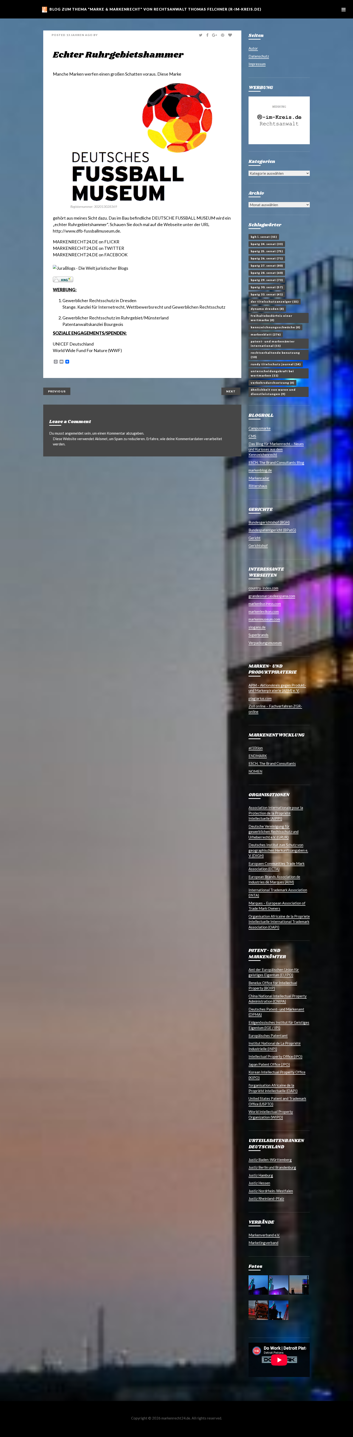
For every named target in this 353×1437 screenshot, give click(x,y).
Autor (253, 48)
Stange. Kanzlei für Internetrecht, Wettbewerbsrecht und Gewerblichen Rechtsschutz (143, 307)
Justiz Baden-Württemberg (270, 1159)
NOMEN (255, 771)
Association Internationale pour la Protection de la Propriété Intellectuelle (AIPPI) (276, 812)
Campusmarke (260, 428)
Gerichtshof (258, 545)
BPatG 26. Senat (267, 258)
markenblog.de (260, 470)
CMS (252, 436)
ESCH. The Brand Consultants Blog (276, 462)
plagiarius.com (260, 698)
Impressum (257, 64)
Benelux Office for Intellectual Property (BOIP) (273, 985)
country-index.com (263, 588)
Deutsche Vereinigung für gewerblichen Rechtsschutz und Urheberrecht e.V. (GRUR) (273, 831)
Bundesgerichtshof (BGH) (269, 522)
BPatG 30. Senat (267, 287)
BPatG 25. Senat (267, 251)
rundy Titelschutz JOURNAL (276, 364)
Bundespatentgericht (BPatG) (272, 530)
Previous (57, 391)
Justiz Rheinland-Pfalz (266, 1198)
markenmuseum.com (264, 619)
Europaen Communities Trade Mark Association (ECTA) (276, 866)
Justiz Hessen (259, 1183)
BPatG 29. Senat (267, 280)
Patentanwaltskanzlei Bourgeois (92, 324)
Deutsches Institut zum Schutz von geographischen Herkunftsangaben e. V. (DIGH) (278, 850)
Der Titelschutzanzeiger (274, 301)
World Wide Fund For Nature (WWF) (87, 350)
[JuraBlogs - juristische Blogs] (90, 268)
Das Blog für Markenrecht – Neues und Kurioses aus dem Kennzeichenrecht (276, 449)
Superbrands (258, 635)
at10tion (256, 748)
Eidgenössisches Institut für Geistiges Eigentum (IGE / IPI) (279, 1025)
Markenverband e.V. (264, 1235)
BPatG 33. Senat (267, 294)
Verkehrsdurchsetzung (272, 382)
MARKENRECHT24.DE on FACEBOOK (90, 254)
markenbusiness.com (265, 603)
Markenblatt (266, 334)
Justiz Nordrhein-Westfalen (271, 1191)
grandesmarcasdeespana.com (272, 596)
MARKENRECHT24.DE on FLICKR (86, 241)
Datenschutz (259, 56)
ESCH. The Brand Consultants (272, 763)
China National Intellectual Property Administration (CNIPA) (278, 999)
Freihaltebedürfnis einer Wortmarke (271, 318)
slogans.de (257, 627)
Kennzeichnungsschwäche (275, 327)
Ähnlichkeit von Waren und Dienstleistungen (273, 392)
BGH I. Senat (264, 237)
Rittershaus (258, 486)
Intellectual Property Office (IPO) (275, 1056)
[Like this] (230, 35)
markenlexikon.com (264, 611)
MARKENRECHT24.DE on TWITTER (88, 248)
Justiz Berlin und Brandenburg (272, 1167)
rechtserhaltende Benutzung (275, 355)
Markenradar (259, 478)
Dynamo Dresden (267, 309)
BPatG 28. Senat (267, 273)
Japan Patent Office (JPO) (269, 1064)
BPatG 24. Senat (267, 244)
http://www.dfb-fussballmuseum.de (86, 231)
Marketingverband (263, 1242)
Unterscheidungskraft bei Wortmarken (272, 373)
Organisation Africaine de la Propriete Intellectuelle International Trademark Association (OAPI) (279, 921)
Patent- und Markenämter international (273, 343)
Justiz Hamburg (261, 1175)
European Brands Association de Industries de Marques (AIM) (274, 879)
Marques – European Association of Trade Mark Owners (277, 906)
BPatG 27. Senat (267, 265)
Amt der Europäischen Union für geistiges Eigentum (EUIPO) (274, 972)
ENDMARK (258, 756)
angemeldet (74, 433)
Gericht (255, 538)
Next (231, 391)
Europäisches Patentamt (268, 1035)
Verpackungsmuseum (265, 643)
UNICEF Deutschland (73, 344)
